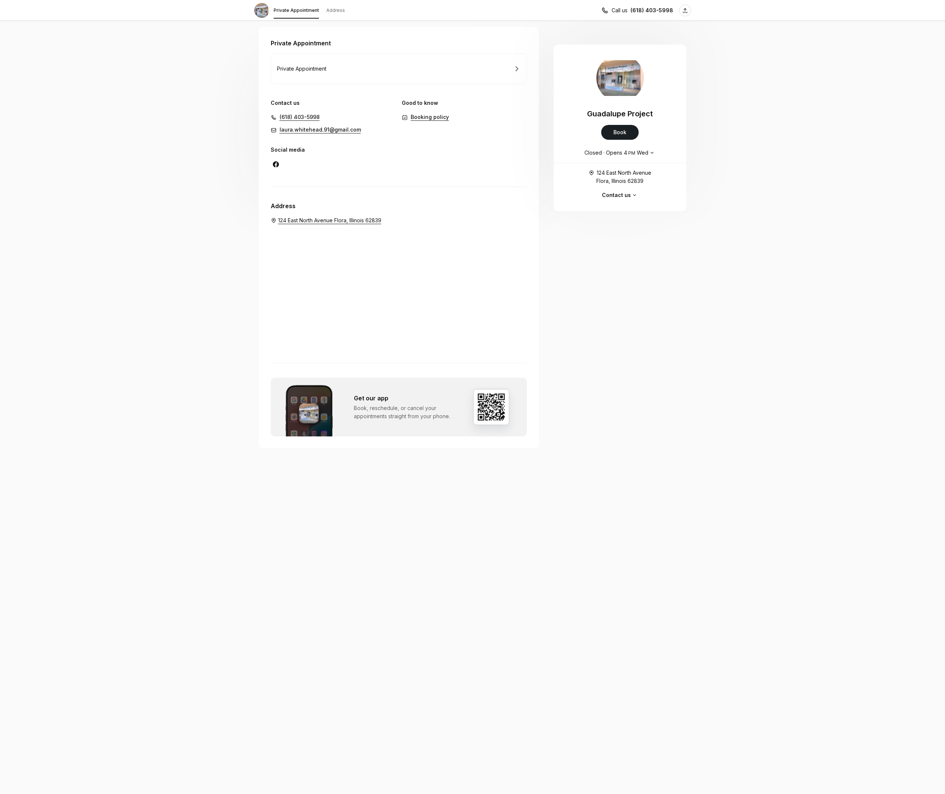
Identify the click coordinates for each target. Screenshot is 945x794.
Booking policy (430, 117)
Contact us (616, 195)
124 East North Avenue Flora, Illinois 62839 (623, 177)
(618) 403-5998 (651, 10)
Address (335, 10)
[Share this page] (685, 10)
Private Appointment (296, 10)
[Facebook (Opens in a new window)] (275, 164)
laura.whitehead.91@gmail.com (320, 129)
